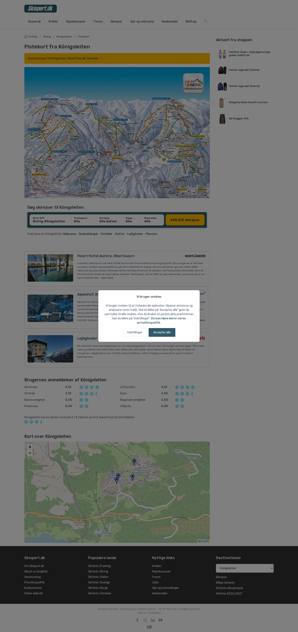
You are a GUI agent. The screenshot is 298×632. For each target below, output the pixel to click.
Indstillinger (134, 332)
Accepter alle (162, 332)
